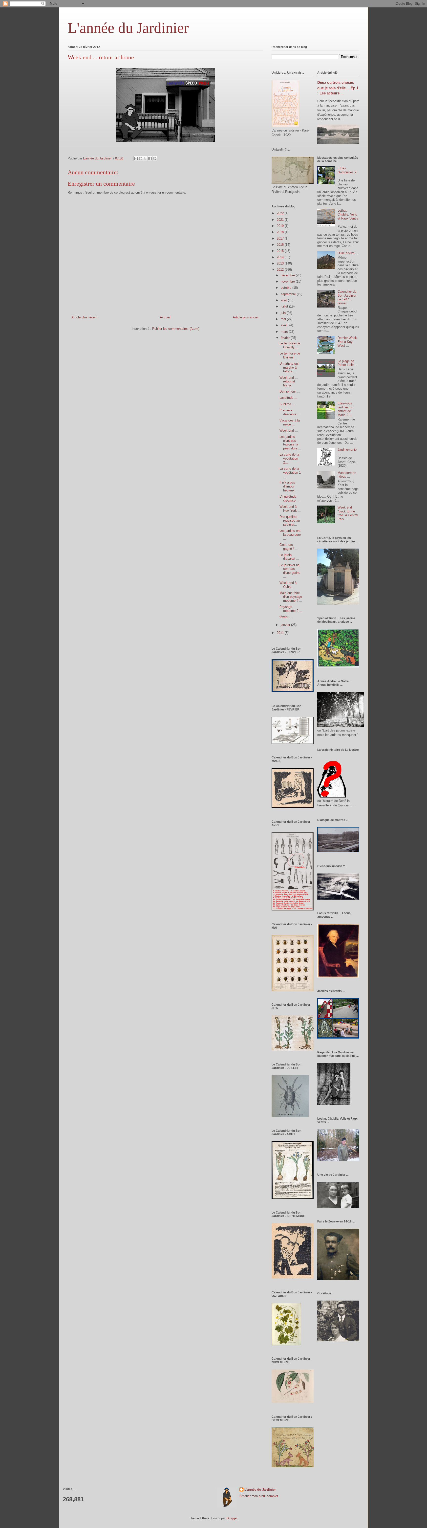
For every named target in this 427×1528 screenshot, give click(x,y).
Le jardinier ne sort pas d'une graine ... (289, 570)
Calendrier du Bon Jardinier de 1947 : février (347, 297)
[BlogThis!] (140, 158)
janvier (286, 625)
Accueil (165, 317)
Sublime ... (287, 404)
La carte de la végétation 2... (289, 458)
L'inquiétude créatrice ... (289, 498)
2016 (281, 244)
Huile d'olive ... (348, 253)
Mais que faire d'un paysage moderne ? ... (290, 596)
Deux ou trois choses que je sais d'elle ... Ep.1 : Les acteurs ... (337, 87)
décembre (288, 275)
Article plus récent (84, 317)
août (284, 300)
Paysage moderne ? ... (290, 609)
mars (285, 331)
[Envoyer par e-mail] (135, 158)
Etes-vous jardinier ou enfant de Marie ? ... (345, 409)
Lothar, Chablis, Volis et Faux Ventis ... (348, 216)
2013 (281, 263)
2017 (281, 238)
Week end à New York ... (290, 508)
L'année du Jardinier (128, 28)
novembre (288, 281)
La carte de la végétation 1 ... (290, 472)
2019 (281, 226)
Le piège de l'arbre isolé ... (348, 363)
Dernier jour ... (289, 391)
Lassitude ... (288, 397)
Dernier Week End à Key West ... (347, 341)
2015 (281, 251)
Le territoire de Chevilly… (289, 345)
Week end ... (288, 430)
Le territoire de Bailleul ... (289, 355)
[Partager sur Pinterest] (154, 158)
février (286, 338)
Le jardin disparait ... (289, 557)
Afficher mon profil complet (258, 1496)
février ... (285, 617)
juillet (285, 306)
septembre (289, 294)
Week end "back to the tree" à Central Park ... (348, 513)
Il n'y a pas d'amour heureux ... (289, 486)
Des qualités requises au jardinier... (289, 520)
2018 (281, 232)
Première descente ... (289, 412)
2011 (281, 633)
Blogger (232, 1518)
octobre (286, 287)
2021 (281, 219)
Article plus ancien (246, 317)
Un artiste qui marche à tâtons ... (289, 367)
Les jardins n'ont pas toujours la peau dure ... (290, 442)
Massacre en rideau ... (347, 475)
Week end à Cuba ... (288, 585)
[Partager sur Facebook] (150, 158)
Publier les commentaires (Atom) (175, 329)
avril (284, 325)
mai (284, 319)
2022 (281, 213)
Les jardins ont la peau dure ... (290, 534)
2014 (281, 257)
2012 (281, 269)
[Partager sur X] (145, 158)
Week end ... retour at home (288, 381)
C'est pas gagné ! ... (288, 547)
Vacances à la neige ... (289, 422)
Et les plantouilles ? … (347, 172)
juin (284, 313)
